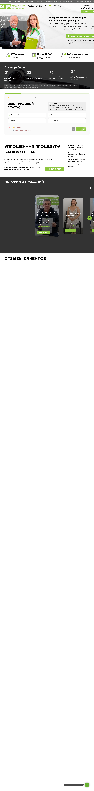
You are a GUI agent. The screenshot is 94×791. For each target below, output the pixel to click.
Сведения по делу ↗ (18, 225)
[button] (54, 169)
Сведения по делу (70, 225)
